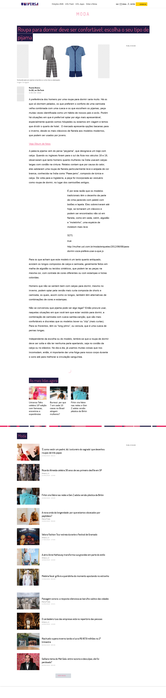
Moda (83, 14)
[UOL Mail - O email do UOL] (123, 4)
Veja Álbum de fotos (40, 143)
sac (117, 4)
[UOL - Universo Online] (40, 4)
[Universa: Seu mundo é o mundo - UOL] (29, 4)
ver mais (62, 676)
